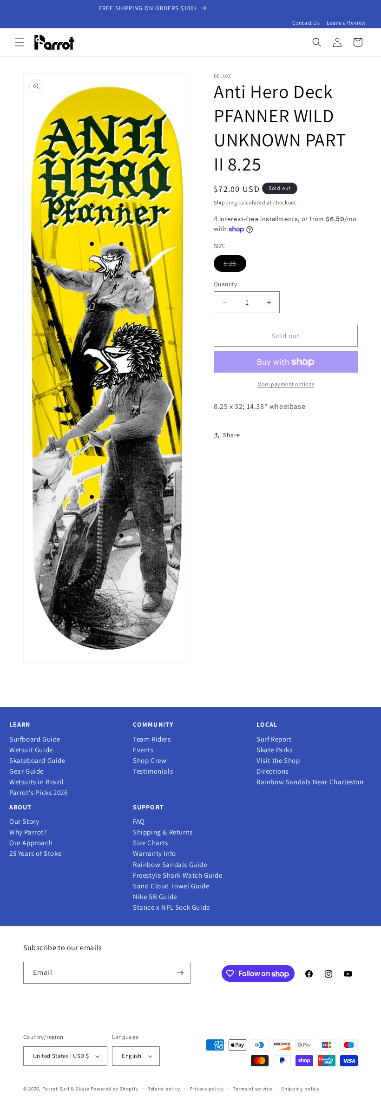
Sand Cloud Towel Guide (171, 886)
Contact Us (306, 22)
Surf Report (274, 739)
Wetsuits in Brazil (36, 782)
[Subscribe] (180, 973)
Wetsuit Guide (31, 750)
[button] (19, 42)
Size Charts (150, 843)
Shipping (225, 202)
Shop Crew (149, 760)
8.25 (234, 265)
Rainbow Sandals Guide (170, 864)
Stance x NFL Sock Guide (171, 907)
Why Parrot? (28, 832)
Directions (272, 771)
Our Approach (31, 843)
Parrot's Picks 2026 (38, 792)
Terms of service (252, 1088)
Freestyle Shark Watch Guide (177, 875)
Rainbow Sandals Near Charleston (310, 782)
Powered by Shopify (114, 1088)
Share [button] (231, 435)
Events (143, 750)
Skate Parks (274, 750)
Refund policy (163, 1088)
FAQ (139, 821)
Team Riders (152, 739)
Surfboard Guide (34, 739)
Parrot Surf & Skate (65, 1088)
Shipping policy (300, 1088)
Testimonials (153, 771)
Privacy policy (207, 1088)
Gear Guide (26, 771)
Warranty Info (154, 853)
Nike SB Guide (155, 897)
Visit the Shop (278, 760)
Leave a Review (346, 22)
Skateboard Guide (37, 760)
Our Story (24, 821)
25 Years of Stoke (35, 853)
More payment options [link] (286, 384)
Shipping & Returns (163, 832)
